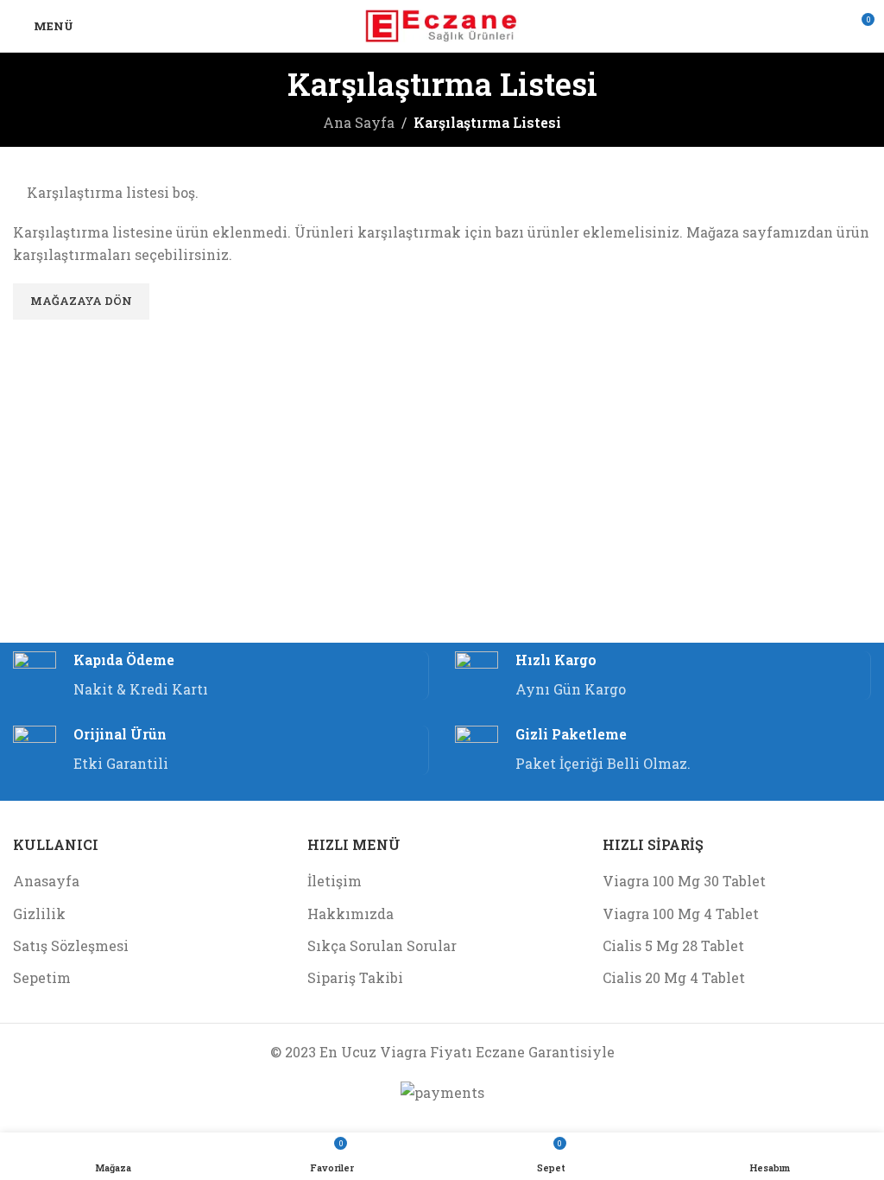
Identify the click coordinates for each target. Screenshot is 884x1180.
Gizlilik (39, 913)
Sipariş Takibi (355, 977)
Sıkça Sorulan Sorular (382, 945)
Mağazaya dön (81, 300)
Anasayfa (46, 881)
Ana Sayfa (359, 122)
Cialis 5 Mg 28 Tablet (673, 945)
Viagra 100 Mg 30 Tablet (684, 881)
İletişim (334, 881)
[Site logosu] (442, 24)
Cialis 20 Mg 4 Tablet (674, 977)
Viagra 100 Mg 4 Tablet (681, 913)
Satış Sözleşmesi (71, 945)
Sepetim (42, 977)
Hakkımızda (350, 913)
